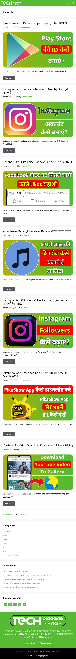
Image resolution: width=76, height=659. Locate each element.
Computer (7, 532)
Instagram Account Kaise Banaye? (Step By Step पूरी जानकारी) (35, 91)
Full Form (6, 535)
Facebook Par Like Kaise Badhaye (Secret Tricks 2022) (37, 162)
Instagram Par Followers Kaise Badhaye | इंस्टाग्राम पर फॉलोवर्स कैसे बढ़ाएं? (35, 302)
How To (6, 543)
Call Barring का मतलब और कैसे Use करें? (17, 572)
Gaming (6, 539)
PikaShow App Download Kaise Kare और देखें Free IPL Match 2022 (35, 374)
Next (26, 515)
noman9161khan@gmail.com (44, 643)
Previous (7, 515)
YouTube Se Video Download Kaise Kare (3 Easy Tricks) (38, 445)
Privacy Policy (39, 651)
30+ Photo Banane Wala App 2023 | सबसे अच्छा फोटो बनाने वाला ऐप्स (27, 576)
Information (7, 547)
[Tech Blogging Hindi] (11, 3)
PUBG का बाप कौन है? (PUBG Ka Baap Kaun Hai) (21, 587)
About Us (19, 651)
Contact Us (28, 651)
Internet (6, 551)
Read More (9, 78)
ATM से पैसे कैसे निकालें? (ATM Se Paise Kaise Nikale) (22, 583)
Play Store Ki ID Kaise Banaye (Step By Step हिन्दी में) (35, 23)
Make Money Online (11, 555)
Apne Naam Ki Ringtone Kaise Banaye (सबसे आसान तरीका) (37, 231)
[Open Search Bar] (68, 3)
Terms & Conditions (53, 651)
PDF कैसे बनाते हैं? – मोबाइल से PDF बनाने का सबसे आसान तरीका (24, 580)
